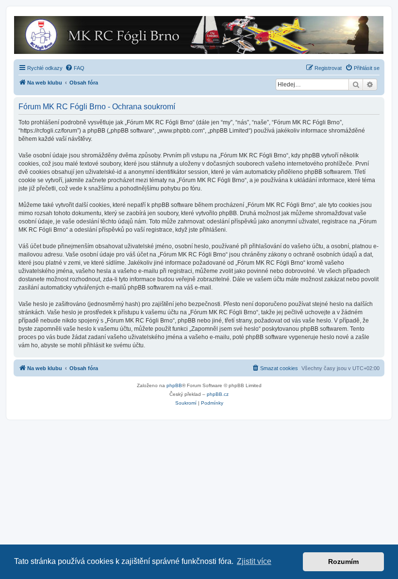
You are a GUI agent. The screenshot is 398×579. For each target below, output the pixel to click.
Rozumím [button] (343, 561)
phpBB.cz (218, 394)
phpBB (174, 385)
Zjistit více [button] (254, 561)
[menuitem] (74, 68)
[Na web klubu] (198, 35)
